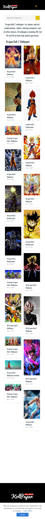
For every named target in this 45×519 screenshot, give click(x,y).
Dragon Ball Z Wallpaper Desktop (13, 374)
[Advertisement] (22, 455)
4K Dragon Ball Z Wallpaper (31, 286)
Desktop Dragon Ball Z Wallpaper (12, 139)
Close (22, 515)
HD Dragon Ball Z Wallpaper (31, 329)
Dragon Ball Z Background (30, 125)
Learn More (27, 511)
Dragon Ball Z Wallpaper (11, 73)
